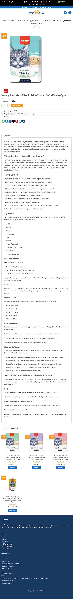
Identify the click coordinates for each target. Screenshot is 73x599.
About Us (4, 559)
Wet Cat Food (20, 21)
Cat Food (11, 21)
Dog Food (4, 541)
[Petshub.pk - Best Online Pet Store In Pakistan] (36, 13)
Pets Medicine (6, 549)
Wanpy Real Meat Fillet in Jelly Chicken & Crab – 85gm (36, 458)
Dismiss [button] (42, 4)
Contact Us (5, 561)
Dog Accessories (6, 546)
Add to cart (17, 105)
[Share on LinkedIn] (20, 121)
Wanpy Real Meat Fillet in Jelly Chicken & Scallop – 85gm (12, 458)
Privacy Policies (6, 568)
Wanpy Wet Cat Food (34, 21)
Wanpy (7, 117)
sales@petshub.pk (7, 583)
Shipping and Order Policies (10, 563)
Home (4, 21)
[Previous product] (38, 26)
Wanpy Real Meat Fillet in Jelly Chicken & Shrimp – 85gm (60, 458)
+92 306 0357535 (7, 581)
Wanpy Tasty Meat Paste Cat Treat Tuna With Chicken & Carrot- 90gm (12, 500)
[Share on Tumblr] (23, 121)
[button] (2, 12)
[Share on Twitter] (10, 121)
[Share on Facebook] (6, 121)
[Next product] (34, 26)
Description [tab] (6, 135)
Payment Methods (7, 566)
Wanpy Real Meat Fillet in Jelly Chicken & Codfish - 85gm (19, 114)
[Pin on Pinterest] (16, 121)
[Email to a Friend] (13, 121)
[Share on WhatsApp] (3, 121)
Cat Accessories (6, 544)
